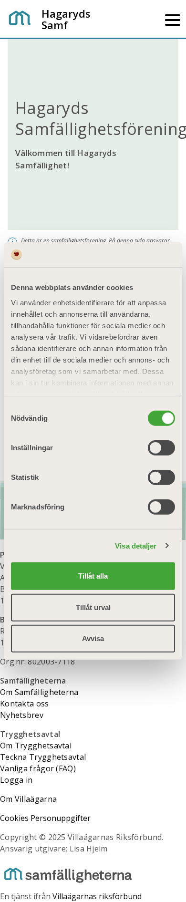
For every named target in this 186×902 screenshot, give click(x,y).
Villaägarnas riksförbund (97, 896)
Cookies (14, 818)
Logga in (16, 780)
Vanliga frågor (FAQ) (38, 768)
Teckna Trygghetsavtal (43, 757)
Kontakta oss (24, 703)
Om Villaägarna (28, 799)
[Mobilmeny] (172, 19)
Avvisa (93, 638)
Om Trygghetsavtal (36, 745)
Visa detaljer (135, 545)
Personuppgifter (61, 818)
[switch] (161, 448)
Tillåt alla (93, 576)
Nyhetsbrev (21, 715)
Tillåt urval (93, 607)
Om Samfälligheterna (39, 692)
